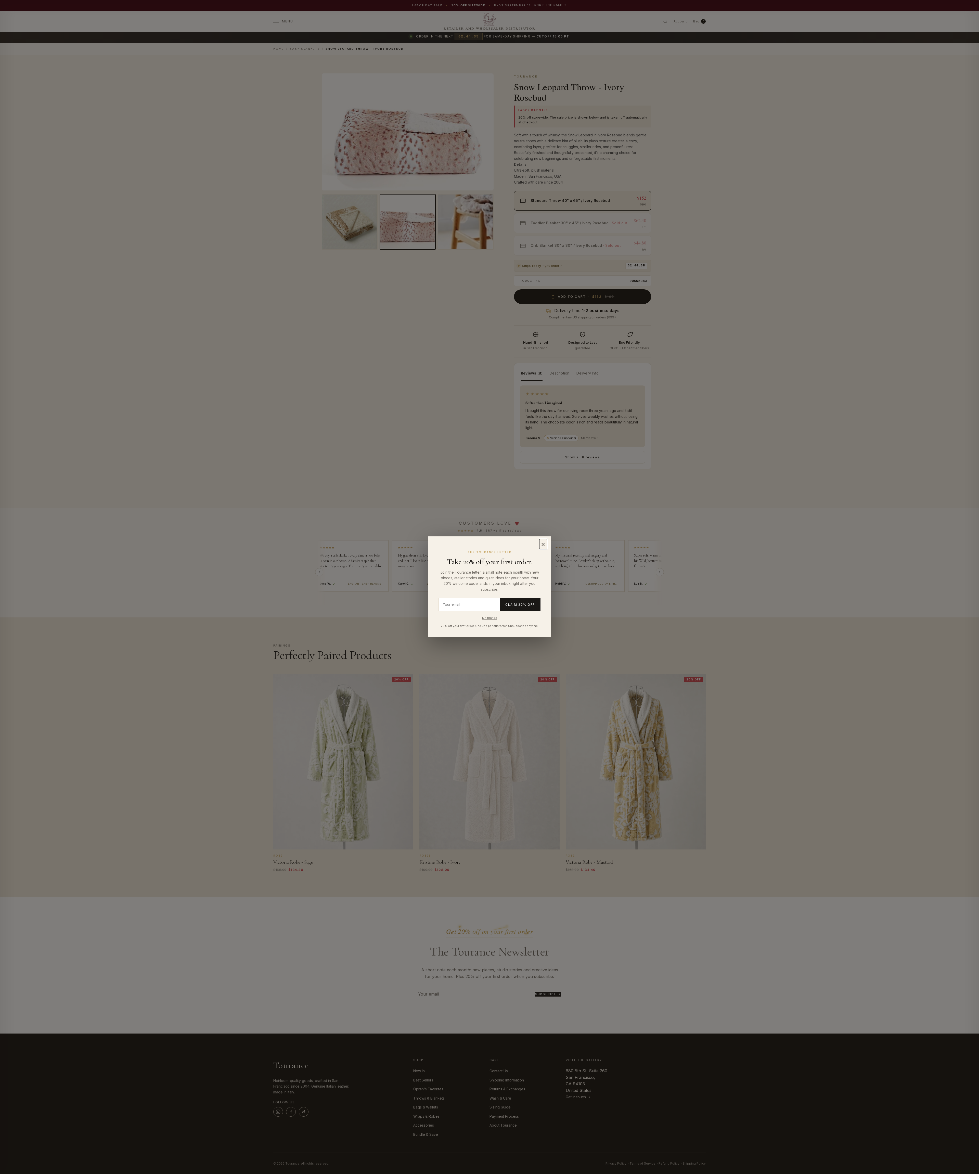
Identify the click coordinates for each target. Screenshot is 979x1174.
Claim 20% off (520, 605)
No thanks (489, 618)
